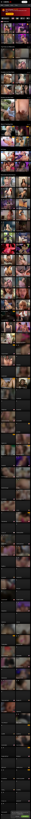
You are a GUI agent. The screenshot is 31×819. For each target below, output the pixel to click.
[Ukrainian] (17, 18)
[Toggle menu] (1, 2)
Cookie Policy (20, 813)
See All (28, 21)
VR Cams (3, 149)
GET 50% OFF (10, 13)
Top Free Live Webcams (8, 46)
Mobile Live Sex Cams (7, 97)
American (6, 21)
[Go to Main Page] (9, 1)
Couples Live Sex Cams (7, 72)
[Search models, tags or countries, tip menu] (29, 5)
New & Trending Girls (7, 124)
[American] (13, 18)
